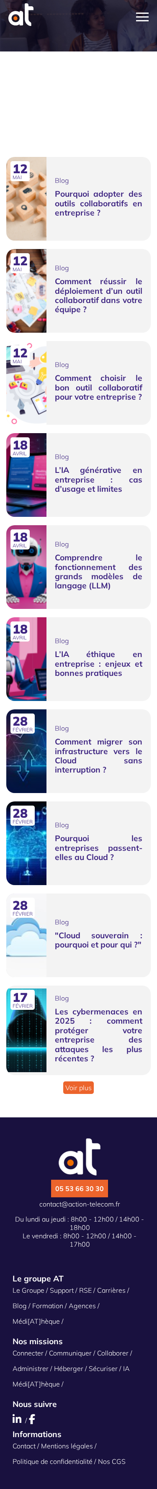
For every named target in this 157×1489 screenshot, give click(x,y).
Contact (24, 1446)
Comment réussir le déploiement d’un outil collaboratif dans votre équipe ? (98, 295)
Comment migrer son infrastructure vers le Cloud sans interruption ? (98, 756)
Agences (82, 1306)
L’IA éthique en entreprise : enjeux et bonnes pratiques (98, 663)
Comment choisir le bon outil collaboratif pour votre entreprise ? (98, 387)
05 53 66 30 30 (79, 1188)
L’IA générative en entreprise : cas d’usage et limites (98, 479)
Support (62, 1290)
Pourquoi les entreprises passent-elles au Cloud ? (98, 847)
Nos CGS (112, 1461)
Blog (20, 1306)
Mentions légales (67, 1446)
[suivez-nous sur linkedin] (20, 1420)
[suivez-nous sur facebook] (33, 1420)
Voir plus (78, 1087)
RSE (85, 1290)
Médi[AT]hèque (36, 1321)
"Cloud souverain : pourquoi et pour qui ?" (98, 940)
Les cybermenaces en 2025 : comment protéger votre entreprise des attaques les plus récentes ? (98, 1034)
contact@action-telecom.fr (79, 1204)
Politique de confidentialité (53, 1461)
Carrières (111, 1290)
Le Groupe (28, 1290)
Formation (47, 1306)
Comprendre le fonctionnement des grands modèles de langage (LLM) (98, 571)
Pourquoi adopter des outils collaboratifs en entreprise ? (98, 203)
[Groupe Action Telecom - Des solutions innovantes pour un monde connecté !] (21, 23)
